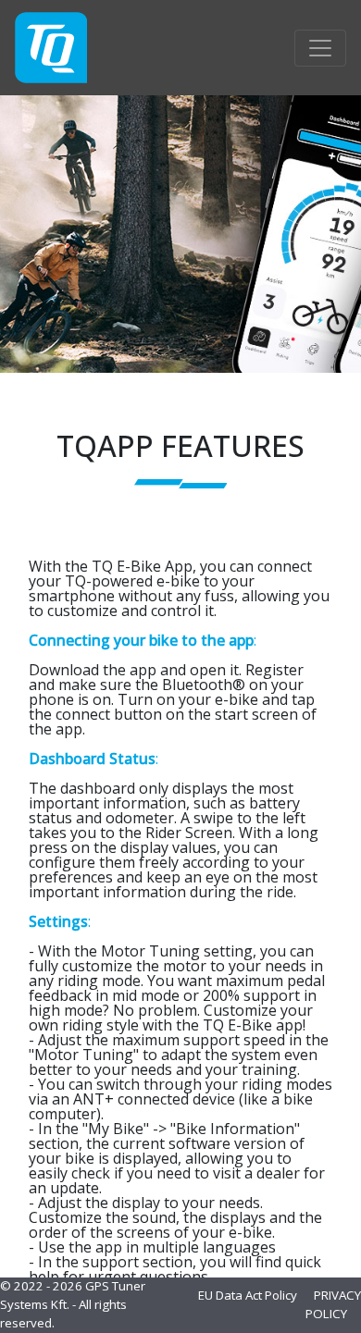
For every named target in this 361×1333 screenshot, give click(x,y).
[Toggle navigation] (320, 48)
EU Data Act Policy (247, 1295)
